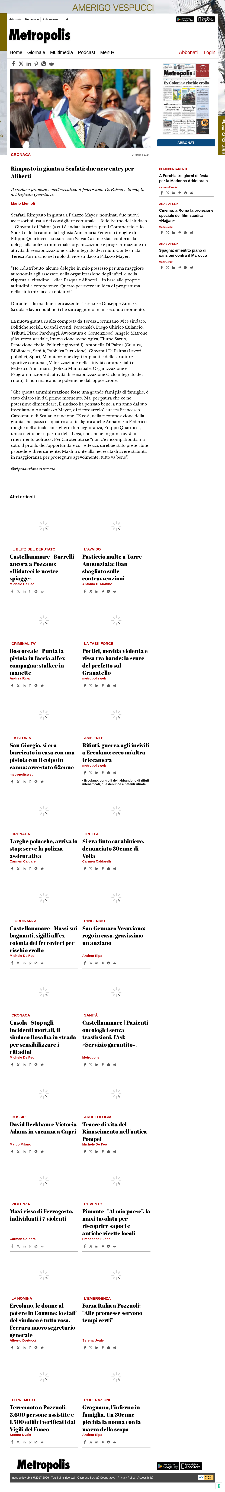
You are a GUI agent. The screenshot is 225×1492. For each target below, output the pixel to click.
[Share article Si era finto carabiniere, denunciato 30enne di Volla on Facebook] (85, 868)
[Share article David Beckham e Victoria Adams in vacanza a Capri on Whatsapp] (36, 1151)
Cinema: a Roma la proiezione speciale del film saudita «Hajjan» (186, 215)
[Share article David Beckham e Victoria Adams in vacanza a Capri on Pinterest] (30, 1151)
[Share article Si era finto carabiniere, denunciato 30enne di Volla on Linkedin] (97, 868)
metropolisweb (94, 678)
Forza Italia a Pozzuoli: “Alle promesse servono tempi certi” (112, 1313)
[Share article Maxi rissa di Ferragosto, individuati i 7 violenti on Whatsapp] (36, 1246)
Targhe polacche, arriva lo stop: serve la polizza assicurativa (43, 848)
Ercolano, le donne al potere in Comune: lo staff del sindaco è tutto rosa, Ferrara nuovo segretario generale (43, 1320)
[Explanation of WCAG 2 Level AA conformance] (206, 1479)
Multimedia (61, 52)
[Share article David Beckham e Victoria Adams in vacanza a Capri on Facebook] (13, 1151)
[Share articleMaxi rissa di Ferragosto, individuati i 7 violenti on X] (19, 1246)
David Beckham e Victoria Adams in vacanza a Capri (43, 1127)
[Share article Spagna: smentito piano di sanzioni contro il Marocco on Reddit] (192, 267)
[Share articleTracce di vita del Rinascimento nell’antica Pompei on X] (91, 1151)
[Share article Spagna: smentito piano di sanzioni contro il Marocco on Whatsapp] (186, 267)
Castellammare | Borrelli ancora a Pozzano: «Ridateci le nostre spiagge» (42, 567)
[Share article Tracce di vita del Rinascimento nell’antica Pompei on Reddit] (115, 1151)
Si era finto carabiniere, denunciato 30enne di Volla (113, 848)
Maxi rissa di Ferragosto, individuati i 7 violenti (41, 1214)
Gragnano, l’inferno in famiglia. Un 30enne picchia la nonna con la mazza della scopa (111, 1418)
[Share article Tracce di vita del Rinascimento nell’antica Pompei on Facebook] (85, 1151)
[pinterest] (36, 63)
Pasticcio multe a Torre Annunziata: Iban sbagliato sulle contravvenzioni (112, 567)
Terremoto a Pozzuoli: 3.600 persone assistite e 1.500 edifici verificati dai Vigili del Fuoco (42, 1418)
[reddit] (51, 63)
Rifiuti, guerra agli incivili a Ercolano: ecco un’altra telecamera (115, 752)
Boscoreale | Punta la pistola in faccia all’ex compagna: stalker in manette (37, 661)
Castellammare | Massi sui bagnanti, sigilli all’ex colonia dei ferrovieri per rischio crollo (43, 939)
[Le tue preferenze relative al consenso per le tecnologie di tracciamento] (219, 1485)
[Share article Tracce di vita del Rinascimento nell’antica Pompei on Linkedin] (97, 1151)
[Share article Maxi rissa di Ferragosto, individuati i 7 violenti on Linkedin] (24, 1246)
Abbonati (188, 52)
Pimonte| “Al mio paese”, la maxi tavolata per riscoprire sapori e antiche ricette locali (116, 1222)
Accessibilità (145, 1477)
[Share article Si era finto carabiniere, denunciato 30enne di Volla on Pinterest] (103, 868)
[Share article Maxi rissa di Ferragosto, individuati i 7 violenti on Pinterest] (30, 1246)
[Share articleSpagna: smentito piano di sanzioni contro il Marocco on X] (168, 267)
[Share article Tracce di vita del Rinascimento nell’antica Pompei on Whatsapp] (109, 1151)
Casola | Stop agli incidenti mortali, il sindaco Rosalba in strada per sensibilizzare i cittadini (43, 1037)
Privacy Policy (126, 1477)
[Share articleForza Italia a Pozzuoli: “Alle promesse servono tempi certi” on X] (91, 1347)
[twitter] (21, 63)
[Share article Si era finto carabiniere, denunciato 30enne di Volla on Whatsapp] (109, 868)
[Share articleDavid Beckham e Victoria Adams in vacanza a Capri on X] (19, 1151)
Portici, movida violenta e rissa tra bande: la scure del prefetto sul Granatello (115, 661)
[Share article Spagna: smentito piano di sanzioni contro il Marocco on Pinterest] (180, 267)
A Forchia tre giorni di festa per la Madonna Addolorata (183, 178)
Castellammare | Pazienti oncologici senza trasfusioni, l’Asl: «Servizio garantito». (115, 1033)
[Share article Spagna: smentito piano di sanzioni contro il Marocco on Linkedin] (174, 267)
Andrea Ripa (20, 678)
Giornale (36, 52)
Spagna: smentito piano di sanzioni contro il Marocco (183, 253)
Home (16, 52)
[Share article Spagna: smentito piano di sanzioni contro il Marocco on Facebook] (162, 267)
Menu (106, 52)
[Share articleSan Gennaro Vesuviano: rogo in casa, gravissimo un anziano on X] (91, 963)
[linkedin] (28, 63)
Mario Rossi (166, 226)
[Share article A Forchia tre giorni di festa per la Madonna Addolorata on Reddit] (192, 193)
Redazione (32, 19)
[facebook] (13, 63)
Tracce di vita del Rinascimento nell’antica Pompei (114, 1131)
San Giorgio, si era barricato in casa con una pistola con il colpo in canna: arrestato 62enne (42, 756)
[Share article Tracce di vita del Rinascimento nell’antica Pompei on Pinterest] (103, 1151)
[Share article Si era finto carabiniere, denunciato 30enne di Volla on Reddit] (115, 868)
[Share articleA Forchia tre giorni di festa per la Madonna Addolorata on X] (168, 193)
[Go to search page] (67, 19)
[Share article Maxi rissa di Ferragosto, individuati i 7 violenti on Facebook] (13, 1246)
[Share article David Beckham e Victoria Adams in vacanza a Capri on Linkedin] (24, 1151)
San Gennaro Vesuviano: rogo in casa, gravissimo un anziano (113, 935)
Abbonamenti (51, 19)
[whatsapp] (43, 63)
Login (209, 52)
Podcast (86, 52)
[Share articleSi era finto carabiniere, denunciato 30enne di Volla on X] (91, 868)
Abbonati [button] (186, 143)
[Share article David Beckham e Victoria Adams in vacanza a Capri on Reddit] (42, 1151)
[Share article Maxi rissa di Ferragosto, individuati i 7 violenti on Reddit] (42, 1246)
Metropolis (14, 19)
